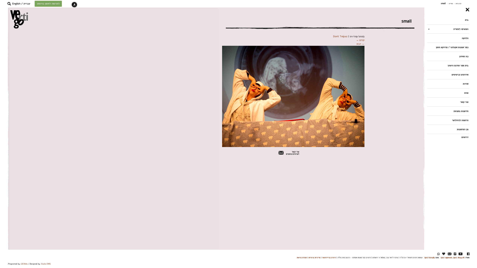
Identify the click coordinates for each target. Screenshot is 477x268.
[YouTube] (460, 254)
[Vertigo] (19, 19)
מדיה (451, 3)
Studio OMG (46, 264)
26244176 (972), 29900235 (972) (452, 257)
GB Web (24, 264)
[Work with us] (444, 254)
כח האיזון (463, 56)
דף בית (458, 3)
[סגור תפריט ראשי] (448, 10)
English (16, 3)
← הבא (360, 44)
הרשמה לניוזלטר (460, 120)
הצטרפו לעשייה (460, 29)
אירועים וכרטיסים (460, 74)
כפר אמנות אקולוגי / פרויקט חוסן (452, 47)
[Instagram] (455, 254)
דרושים (465, 137)
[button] (9, 3)
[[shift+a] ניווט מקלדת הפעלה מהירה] (74, 4)
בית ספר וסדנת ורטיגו (458, 65)
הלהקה (465, 38)
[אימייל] (449, 254)
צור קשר (464, 101)
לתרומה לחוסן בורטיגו (48, 3)
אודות (465, 83)
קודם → (360, 40)
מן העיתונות (462, 129)
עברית (26, 3)
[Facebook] (468, 254)
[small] (293, 96)
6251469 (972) (429, 257)
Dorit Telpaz (340, 36)
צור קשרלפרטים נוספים (292, 153)
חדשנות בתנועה (461, 111)
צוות (466, 92)
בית (466, 19)
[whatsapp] (438, 254)
